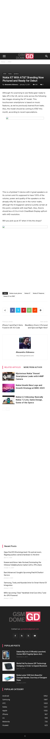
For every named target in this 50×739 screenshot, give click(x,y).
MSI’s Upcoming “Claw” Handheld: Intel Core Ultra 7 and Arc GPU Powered (25, 594)
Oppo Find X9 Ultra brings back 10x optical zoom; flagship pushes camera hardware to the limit (23, 553)
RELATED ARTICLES (12, 367)
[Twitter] (18, 310)
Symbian (16, 73)
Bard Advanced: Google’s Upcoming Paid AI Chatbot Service (23, 574)
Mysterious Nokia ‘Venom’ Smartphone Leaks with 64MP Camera (30, 376)
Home (3, 62)
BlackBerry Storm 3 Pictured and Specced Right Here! (36, 326)
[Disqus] (25, 445)
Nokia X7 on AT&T (9, 296)
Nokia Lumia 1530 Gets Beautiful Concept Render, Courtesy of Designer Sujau (32, 677)
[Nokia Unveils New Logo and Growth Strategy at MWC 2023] (8, 388)
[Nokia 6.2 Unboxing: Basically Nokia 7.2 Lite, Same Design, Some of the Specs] (8, 400)
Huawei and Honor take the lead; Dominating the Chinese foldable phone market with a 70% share (23, 563)
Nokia (10, 73)
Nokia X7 (27, 293)
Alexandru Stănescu (11, 84)
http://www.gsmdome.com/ (25, 356)
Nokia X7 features (38, 293)
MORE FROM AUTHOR (33, 367)
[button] (4, 56)
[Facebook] (12, 310)
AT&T (9, 62)
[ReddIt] (34, 310)
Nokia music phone (15, 293)
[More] (40, 310)
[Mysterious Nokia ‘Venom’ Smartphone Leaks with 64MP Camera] (8, 376)
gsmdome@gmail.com (30, 629)
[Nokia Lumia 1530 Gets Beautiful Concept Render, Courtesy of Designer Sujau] (8, 677)
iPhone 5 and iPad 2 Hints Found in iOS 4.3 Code (12, 326)
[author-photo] (25, 349)
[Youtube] (34, 635)
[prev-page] (3, 408)
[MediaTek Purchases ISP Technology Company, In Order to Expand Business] (8, 666)
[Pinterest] (23, 310)
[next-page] (7, 408)
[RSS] (21, 635)
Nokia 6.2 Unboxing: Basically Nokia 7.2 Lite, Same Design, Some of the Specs (29, 400)
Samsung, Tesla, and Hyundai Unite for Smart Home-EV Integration (25, 584)
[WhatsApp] (29, 310)
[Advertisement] (25, 26)
